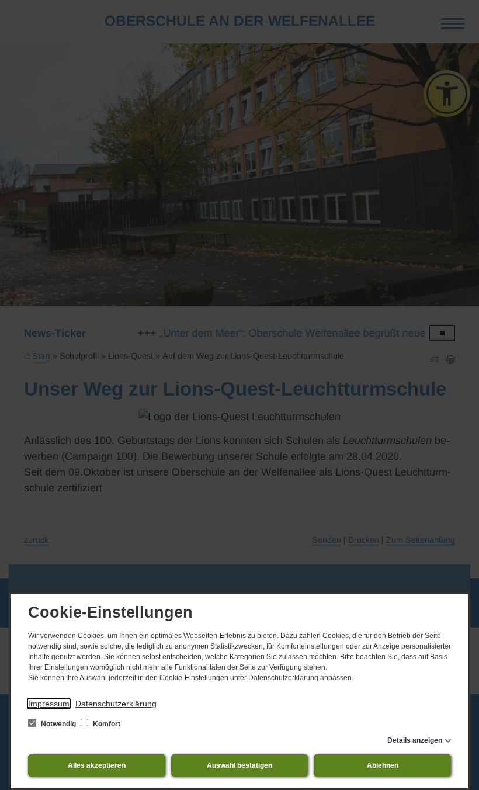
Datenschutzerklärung (116, 703)
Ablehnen (382, 765)
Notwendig (58, 724)
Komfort (105, 724)
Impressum (49, 703)
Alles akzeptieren (97, 765)
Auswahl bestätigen (239, 765)
